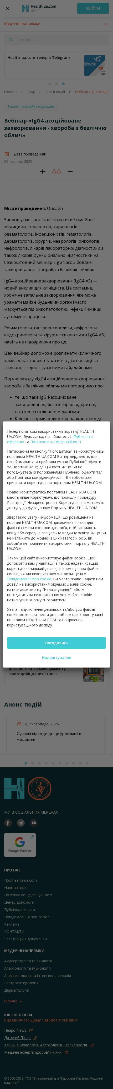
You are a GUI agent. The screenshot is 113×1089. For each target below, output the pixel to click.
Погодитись (56, 642)
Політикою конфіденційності (55, 441)
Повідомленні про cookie (29, 578)
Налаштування (56, 657)
